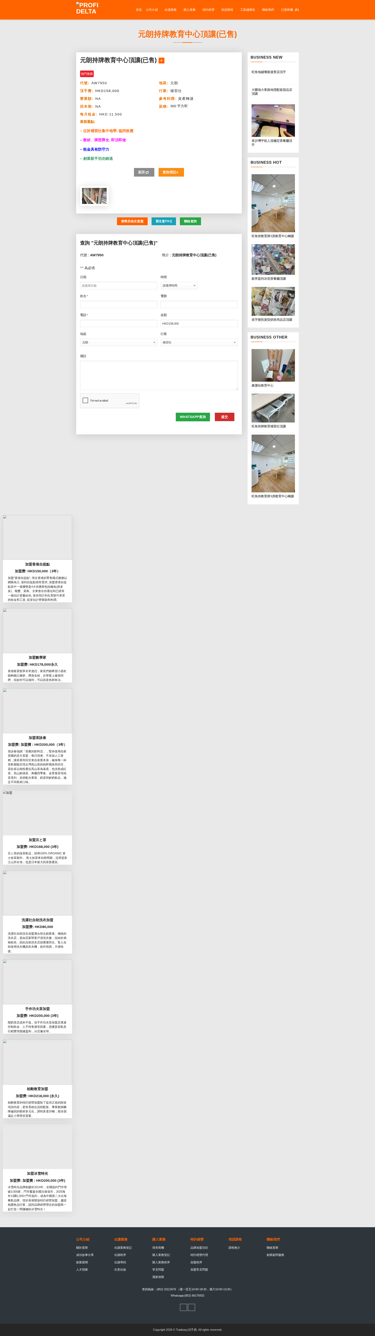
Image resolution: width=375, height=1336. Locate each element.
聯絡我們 (268, 9)
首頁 (139, 9)
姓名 (84, 296)
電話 (84, 315)
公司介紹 (152, 9)
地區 (83, 334)
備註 (83, 356)
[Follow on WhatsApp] (191, 1307)
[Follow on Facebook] (183, 1307)
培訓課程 (227, 9)
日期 (83, 277)
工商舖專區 (247, 9)
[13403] (161, 60)
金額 (164, 315)
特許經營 (208, 9)
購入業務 (190, 9)
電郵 (164, 296)
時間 (164, 277)
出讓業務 (171, 9)
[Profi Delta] (95, 10)
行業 (164, 334)
